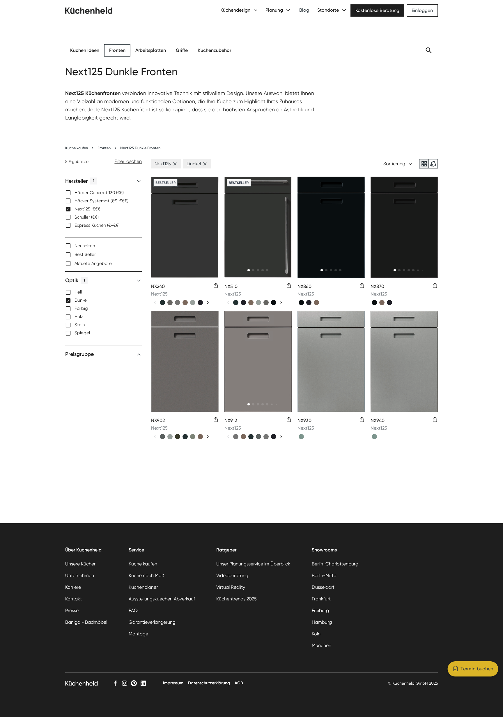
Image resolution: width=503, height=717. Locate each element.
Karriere (73, 587)
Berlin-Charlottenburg (335, 564)
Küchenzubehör (214, 50)
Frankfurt (321, 599)
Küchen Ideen (84, 50)
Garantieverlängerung (152, 622)
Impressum (173, 683)
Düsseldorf (323, 587)
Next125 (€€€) (88, 209)
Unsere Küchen (81, 564)
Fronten (117, 50)
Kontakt (73, 599)
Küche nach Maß (146, 575)
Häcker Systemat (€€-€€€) (101, 200)
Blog (304, 10)
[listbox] (103, 209)
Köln (316, 634)
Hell (78, 292)
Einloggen (422, 10)
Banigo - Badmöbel (86, 622)
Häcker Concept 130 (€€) (99, 192)
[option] (103, 193)
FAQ (133, 610)
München (321, 645)
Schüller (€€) (87, 217)
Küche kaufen (76, 148)
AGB (239, 683)
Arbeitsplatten (150, 50)
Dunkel (81, 300)
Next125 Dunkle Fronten (140, 148)
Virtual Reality (230, 587)
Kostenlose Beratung (377, 10)
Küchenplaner (143, 587)
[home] (88, 10)
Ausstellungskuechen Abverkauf (162, 599)
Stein (80, 325)
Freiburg (320, 610)
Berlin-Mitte (324, 575)
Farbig (81, 308)
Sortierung (394, 163)
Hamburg (322, 622)
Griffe (182, 50)
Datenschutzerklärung (209, 683)
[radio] (423, 163)
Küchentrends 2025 (236, 599)
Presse (72, 610)
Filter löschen (128, 161)
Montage (138, 634)
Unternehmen (79, 575)
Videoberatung (232, 575)
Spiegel (82, 333)
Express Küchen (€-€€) (97, 225)
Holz (79, 316)
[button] (175, 163)
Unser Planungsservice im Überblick (253, 564)
